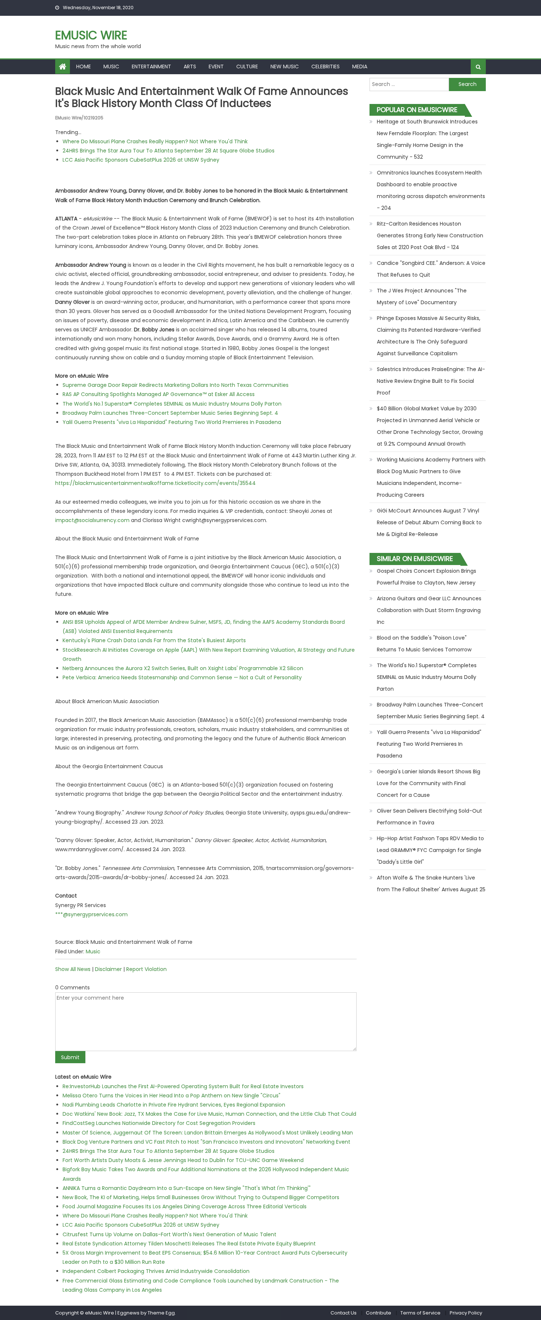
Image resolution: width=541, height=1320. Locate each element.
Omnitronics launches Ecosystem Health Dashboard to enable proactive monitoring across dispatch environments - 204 (431, 190)
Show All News (73, 969)
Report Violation (146, 969)
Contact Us (343, 1312)
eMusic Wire (91, 35)
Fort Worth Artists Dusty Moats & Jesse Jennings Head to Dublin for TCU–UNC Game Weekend (183, 1160)
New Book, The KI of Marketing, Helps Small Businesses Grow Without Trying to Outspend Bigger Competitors (201, 1197)
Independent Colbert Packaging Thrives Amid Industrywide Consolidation (156, 1271)
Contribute (378, 1312)
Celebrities (325, 66)
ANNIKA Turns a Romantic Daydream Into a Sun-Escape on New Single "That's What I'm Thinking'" (187, 1188)
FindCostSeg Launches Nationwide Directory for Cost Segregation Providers (159, 1123)
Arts (190, 66)
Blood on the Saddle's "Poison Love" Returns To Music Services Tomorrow (424, 643)
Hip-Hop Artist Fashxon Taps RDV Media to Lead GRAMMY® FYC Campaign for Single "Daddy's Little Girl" (430, 850)
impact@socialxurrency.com (92, 520)
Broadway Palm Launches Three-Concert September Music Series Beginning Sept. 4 (170, 413)
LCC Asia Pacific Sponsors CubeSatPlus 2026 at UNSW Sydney (141, 159)
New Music (284, 66)
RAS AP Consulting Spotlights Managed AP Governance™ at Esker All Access (159, 394)
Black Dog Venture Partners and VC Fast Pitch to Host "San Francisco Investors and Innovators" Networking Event (206, 1141)
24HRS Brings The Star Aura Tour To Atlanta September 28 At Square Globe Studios (169, 150)
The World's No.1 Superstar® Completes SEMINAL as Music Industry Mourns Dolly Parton (172, 403)
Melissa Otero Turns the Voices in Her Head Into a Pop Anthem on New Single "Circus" (171, 1095)
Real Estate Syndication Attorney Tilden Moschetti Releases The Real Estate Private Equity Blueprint (189, 1243)
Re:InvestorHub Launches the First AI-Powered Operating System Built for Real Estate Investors (183, 1086)
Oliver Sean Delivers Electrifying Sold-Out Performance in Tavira (429, 816)
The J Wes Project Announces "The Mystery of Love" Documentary (422, 296)
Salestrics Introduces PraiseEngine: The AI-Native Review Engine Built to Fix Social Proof (431, 381)
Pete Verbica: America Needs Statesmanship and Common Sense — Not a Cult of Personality (182, 677)
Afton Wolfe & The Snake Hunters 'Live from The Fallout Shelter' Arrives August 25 (431, 883)
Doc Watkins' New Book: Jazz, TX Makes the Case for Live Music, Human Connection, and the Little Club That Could (209, 1114)
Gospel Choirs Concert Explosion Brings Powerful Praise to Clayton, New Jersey (426, 576)
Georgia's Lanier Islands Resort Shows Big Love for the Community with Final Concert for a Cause (428, 783)
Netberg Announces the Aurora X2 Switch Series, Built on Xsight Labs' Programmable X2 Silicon (183, 668)
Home (83, 66)
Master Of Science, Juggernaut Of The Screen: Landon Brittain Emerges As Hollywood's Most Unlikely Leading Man (208, 1132)
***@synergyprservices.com (91, 914)
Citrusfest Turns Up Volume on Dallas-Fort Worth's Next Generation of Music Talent (169, 1234)
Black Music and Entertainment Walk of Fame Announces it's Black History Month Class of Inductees (201, 97)
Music (111, 66)
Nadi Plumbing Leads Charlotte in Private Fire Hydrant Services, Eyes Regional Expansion (174, 1104)
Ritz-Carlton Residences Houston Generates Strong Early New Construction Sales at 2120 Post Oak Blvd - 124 (430, 235)
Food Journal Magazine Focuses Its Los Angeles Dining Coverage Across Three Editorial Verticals (185, 1206)
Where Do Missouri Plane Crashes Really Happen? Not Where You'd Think (155, 141)
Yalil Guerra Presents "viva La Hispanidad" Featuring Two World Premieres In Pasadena (172, 422)
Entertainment (151, 66)
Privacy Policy (466, 1312)
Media (359, 66)
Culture (247, 66)
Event (216, 66)
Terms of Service (420, 1312)
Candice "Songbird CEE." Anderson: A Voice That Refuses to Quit (431, 268)
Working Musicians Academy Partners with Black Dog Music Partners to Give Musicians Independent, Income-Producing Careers (431, 477)
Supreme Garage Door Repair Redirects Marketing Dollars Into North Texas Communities (176, 385)
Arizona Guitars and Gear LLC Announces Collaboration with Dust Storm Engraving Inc (429, 610)
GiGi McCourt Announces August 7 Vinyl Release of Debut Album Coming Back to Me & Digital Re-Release (429, 522)
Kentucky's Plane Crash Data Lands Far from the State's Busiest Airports (154, 640)
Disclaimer (108, 969)
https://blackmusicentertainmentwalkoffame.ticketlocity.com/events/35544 (155, 483)
